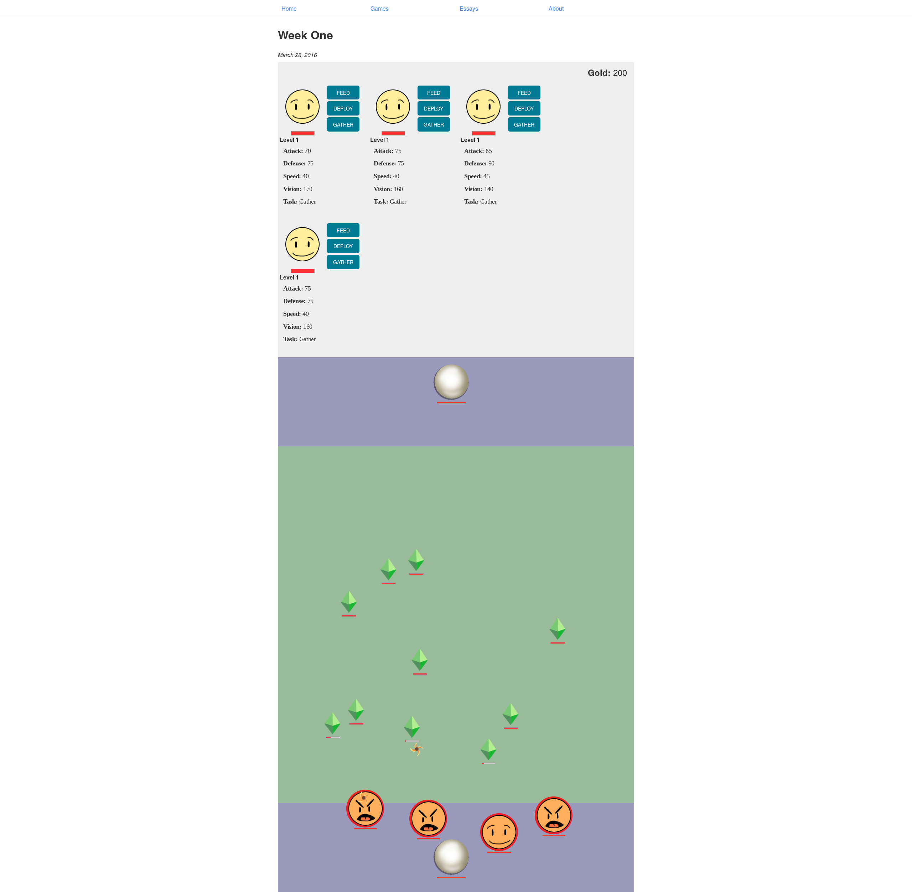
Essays (469, 8)
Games (379, 8)
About (556, 8)
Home (289, 8)
